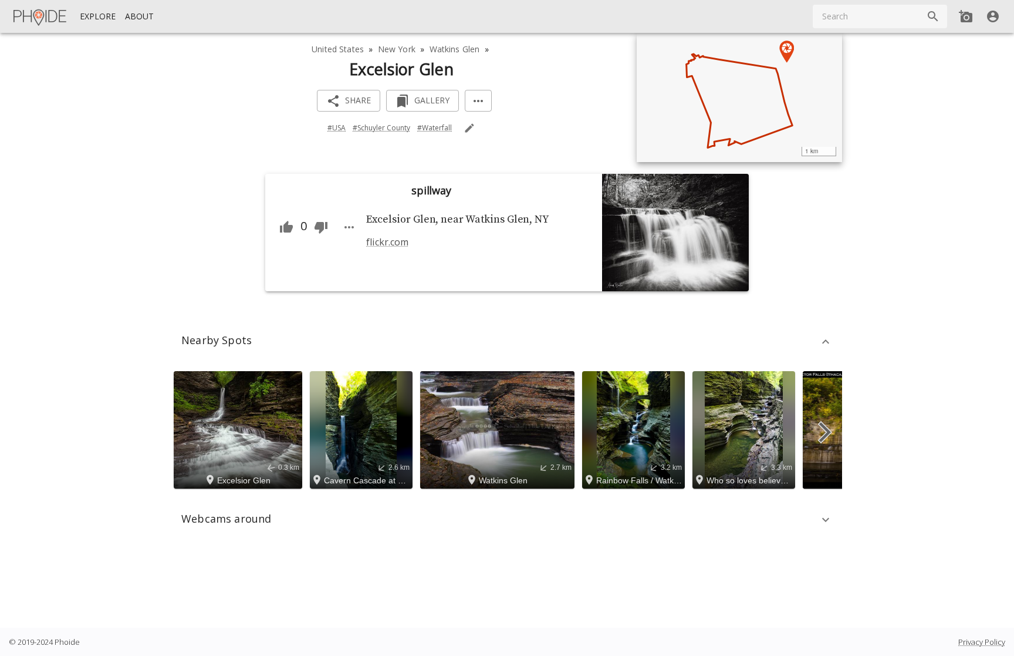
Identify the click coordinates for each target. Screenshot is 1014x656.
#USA (336, 128)
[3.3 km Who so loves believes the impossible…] (745, 428)
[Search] (933, 16)
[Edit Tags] (469, 128)
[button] (507, 341)
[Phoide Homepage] (40, 16)
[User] (993, 16)
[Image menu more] (349, 227)
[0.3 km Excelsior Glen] (240, 428)
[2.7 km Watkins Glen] (499, 428)
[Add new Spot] (966, 16)
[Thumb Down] (321, 227)
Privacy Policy (981, 642)
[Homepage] (40, 16)
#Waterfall (434, 128)
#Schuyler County (381, 128)
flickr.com (387, 242)
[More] (478, 101)
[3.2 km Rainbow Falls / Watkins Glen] (635, 428)
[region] (739, 97)
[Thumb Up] (286, 227)
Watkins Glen (455, 49)
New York (396, 49)
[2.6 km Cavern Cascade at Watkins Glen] (363, 428)
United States (338, 49)
